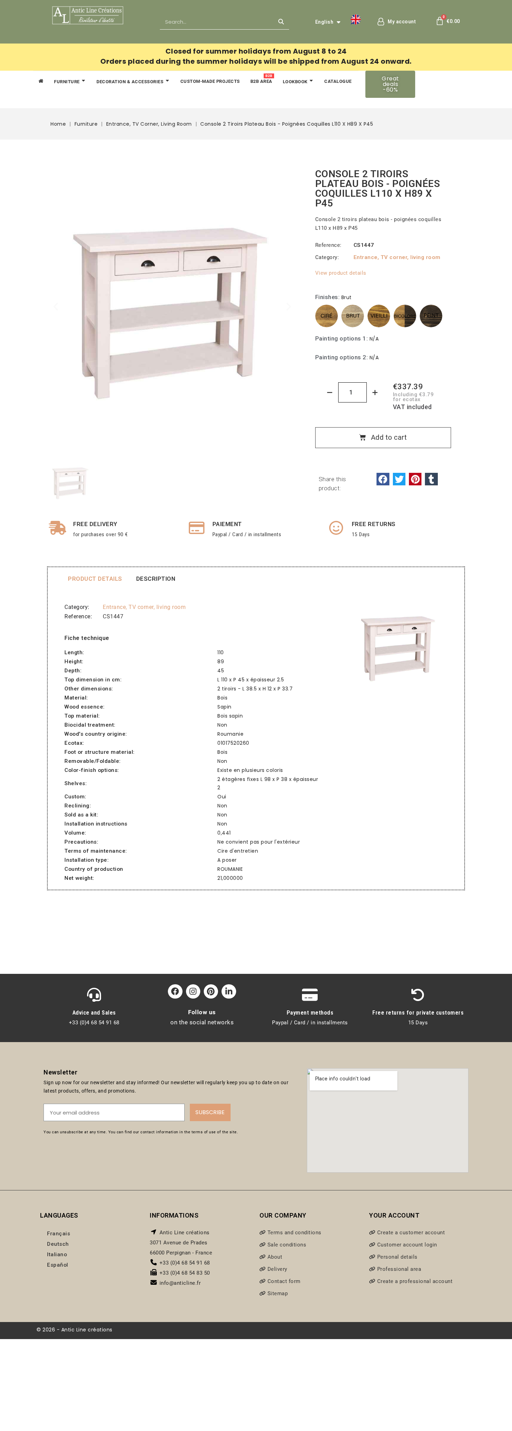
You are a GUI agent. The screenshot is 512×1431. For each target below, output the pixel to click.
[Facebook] (383, 479)
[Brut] (352, 316)
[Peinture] (431, 316)
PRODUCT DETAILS (95, 578)
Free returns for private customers (418, 1012)
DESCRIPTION (156, 578)
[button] (390, 84)
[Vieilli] (378, 316)
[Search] (281, 21)
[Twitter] (399, 479)
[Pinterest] (415, 479)
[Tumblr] (431, 479)
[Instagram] (193, 991)
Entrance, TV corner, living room (397, 257)
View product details (340, 273)
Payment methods (310, 1012)
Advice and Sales (94, 1012)
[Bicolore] (405, 316)
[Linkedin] (229, 991)
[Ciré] (326, 316)
